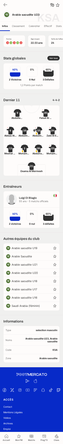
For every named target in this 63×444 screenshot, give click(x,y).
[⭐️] (58, 5)
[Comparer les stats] (52, 5)
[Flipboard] (35, 389)
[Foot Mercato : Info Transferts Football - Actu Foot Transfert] (31, 374)
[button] (55, 248)
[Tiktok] (50, 389)
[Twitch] (58, 389)
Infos (5, 26)
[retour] (5, 5)
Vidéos (7, 417)
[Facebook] (4, 389)
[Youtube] (27, 389)
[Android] (27, 380)
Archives (8, 423)
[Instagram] (20, 389)
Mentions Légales (13, 412)
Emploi (7, 429)
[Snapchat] (43, 389)
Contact (7, 406)
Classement (18, 26)
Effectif (48, 26)
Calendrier (34, 26)
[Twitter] (12, 389)
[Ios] (35, 380)
